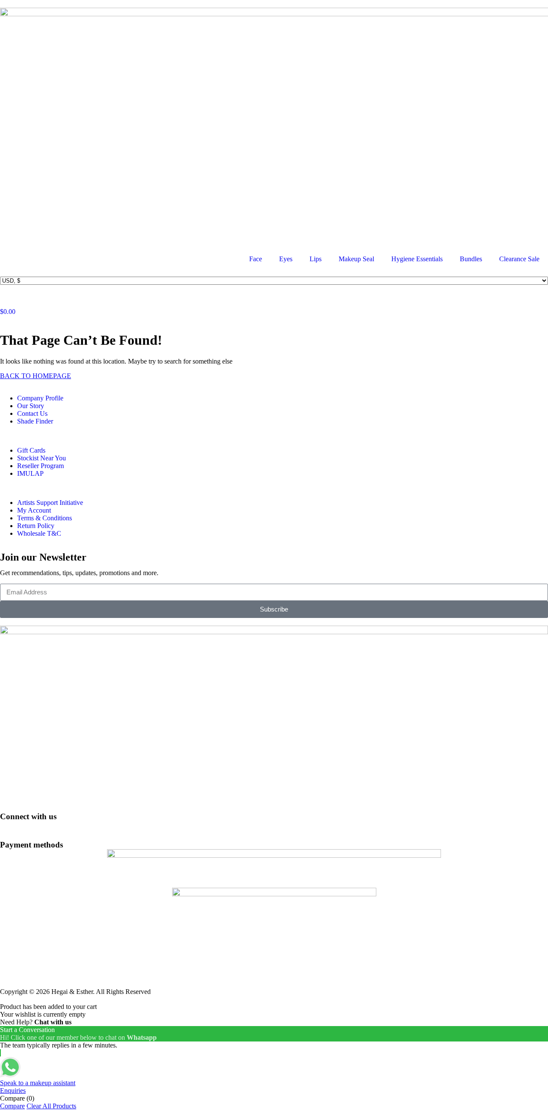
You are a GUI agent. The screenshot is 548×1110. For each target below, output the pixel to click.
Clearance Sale (519, 259)
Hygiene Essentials (417, 259)
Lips (316, 259)
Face (255, 259)
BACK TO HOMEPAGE (35, 375)
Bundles (471, 259)
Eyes (285, 259)
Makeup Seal (356, 259)
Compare (12, 1106)
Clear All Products (51, 1106)
